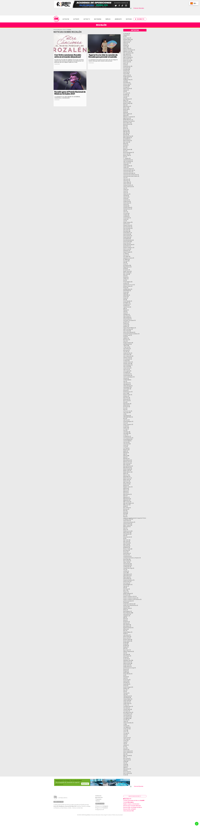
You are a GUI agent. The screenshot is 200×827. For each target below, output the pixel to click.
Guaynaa (125, 324)
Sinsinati (125, 676)
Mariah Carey (126, 470)
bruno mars (126, 154)
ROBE (124, 633)
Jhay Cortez (126, 366)
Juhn (124, 381)
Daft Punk (125, 223)
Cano (124, 177)
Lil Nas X (125, 427)
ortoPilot (125, 571)
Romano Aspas (126, 639)
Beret (124, 125)
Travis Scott (126, 737)
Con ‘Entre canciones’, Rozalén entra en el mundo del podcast (67, 56)
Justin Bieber (126, 387)
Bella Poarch (126, 118)
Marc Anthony (126, 463)
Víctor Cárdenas (127, 752)
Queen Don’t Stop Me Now (129, 605)
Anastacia (125, 70)
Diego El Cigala (127, 252)
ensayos (125, 283)
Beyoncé (125, 130)
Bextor (125, 128)
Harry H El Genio (127, 329)
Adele (124, 44)
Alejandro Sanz (127, 51)
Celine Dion (126, 194)
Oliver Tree (126, 562)
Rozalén (125, 645)
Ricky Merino (126, 626)
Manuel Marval (126, 460)
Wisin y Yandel (126, 755)
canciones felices (127, 171)
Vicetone (125, 749)
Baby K (125, 100)
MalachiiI (125, 452)
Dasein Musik (126, 237)
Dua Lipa (125, 261)
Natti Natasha (126, 534)
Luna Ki (125, 445)
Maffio (124, 451)
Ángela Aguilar (126, 76)
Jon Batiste (126, 372)
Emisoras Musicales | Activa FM (56, 18)
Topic (124, 734)
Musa (124, 516)
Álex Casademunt (127, 53)
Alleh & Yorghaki (127, 57)
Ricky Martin (126, 624)
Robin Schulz (126, 636)
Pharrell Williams (127, 584)
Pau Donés (126, 583)
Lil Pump (125, 429)
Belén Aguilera (126, 113)
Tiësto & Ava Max (127, 722)
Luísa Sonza (126, 443)
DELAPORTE (126, 246)
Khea (124, 402)
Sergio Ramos (126, 666)
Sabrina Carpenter (127, 651)
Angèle (125, 78)
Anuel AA (125, 85)
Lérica (124, 423)
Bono (124, 146)
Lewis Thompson (127, 424)
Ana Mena (125, 69)
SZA (124, 691)
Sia (124, 675)
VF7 (124, 746)
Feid (124, 299)
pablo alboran (126, 575)
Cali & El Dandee (127, 160)
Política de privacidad (117, 815)
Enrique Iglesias (127, 281)
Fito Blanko (126, 302)
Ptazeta (125, 602)
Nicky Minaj (126, 546)
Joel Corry (125, 369)
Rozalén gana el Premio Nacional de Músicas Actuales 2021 (70, 93)
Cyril (124, 220)
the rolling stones (127, 712)
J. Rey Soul (126, 347)
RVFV (124, 648)
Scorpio (125, 657)
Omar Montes (126, 565)
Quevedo (125, 606)
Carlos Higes (126, 182)
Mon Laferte (126, 507)
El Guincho (125, 270)
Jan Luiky (125, 351)
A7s (124, 36)
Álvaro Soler (126, 61)
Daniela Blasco (126, 232)
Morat (124, 513)
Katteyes (125, 396)
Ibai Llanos (125, 339)
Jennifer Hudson (127, 362)
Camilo (124, 167)
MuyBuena (62, 806)
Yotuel (124, 764)
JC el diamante (126, 359)
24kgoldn (125, 35)
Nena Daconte (126, 537)
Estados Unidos (127, 286)
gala (124, 308)
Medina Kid (126, 484)
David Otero (126, 243)
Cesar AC (125, 197)
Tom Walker (126, 727)
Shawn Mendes (127, 673)
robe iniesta (126, 635)
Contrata (128, 802)
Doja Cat (125, 255)
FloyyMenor (126, 304)
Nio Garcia (125, 550)
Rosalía (125, 642)
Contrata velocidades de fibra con (133, 800)
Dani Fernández (127, 228)
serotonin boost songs (128, 667)
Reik (124, 617)
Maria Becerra (126, 467)
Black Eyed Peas (127, 136)
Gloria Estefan (126, 319)
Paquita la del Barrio (128, 580)
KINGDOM (125, 405)
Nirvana (125, 552)
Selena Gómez (126, 661)
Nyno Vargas (126, 560)
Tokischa (125, 725)
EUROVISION (126, 290)
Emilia (124, 275)
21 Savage (125, 33)
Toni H (124, 730)
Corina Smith (126, 217)
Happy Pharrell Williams (128, 327)
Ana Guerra (126, 67)
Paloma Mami (126, 578)
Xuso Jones (126, 758)
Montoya (125, 509)
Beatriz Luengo (127, 103)
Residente (125, 621)
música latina (126, 520)
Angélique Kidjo (127, 79)
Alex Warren (126, 54)
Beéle (124, 112)
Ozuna (124, 572)
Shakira (125, 672)
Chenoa (125, 204)
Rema (124, 620)
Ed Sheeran (126, 265)
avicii (124, 97)
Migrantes (125, 497)
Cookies (109, 815)
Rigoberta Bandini (127, 627)
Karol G (125, 393)
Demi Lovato (126, 249)
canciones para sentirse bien (130, 174)
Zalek (124, 767)
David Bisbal (126, 238)
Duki (124, 262)
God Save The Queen (128, 320)
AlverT (124, 63)
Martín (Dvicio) (126, 478)
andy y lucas (126, 75)
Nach (124, 528)
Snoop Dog (126, 679)
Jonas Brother (126, 374)
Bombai (125, 145)
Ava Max (125, 94)
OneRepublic (126, 566)
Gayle (124, 313)
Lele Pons (125, 420)
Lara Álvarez (126, 415)
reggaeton (126, 615)
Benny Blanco (126, 122)
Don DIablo (126, 256)
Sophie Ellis (126, 684)
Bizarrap (125, 134)
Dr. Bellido (125, 259)
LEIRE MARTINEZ (127, 417)
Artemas (125, 90)
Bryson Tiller (126, 155)
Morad (124, 512)
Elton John (125, 274)
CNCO (124, 212)
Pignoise (125, 586)
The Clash (125, 708)
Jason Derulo (126, 354)
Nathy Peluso (126, 532)
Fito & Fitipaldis (126, 301)
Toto (124, 736)
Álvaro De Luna (127, 60)
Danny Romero (126, 235)
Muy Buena (97, 19)
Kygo (124, 409)
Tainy (124, 694)
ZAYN (124, 770)
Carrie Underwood (127, 186)
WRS (124, 757)
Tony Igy (125, 733)
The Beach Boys (127, 706)
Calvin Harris (126, 162)
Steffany (125, 688)
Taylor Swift (126, 700)
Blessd (124, 143)
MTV (124, 515)
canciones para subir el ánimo (130, 176)
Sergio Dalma (126, 664)
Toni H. (125, 731)
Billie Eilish (125, 131)
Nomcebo (125, 554)
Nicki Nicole (126, 543)
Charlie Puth (126, 201)
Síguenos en (102, 806)
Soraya (125, 685)
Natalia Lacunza (127, 531)
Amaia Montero (127, 66)
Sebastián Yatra (127, 660)
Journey (125, 378)
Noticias (129, 19)
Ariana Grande (126, 88)
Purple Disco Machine (128, 604)
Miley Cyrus (126, 504)
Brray (124, 151)
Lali (124, 414)
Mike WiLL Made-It (127, 503)
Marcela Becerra (127, 466)
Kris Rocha (125, 406)
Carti (124, 188)
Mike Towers (126, 501)
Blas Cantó (125, 142)
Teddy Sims (126, 702)
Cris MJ (125, 219)
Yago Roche (126, 760)
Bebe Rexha (126, 106)
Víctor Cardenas (127, 751)
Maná (124, 457)
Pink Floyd (125, 589)
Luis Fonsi (125, 442)
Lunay (124, 446)
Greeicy (125, 323)
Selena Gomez (126, 663)
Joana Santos (126, 368)
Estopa (125, 287)
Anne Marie (126, 82)
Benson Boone (126, 124)
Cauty (124, 191)
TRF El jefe (126, 739)
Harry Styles (126, 330)
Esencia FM (68, 806)
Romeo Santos (126, 641)
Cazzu (124, 192)
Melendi (125, 488)
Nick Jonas (126, 541)
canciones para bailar (128, 173)
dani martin (126, 229)
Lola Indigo (126, 433)
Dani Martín (126, 231)
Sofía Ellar (125, 682)
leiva (124, 418)
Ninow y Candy (127, 549)
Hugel (124, 336)
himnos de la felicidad (128, 332)
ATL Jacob (125, 93)
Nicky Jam (125, 544)
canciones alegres (127, 168)
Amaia (124, 64)
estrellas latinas (127, 289)
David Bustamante (127, 240)
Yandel (125, 761)
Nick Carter (126, 540)
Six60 (124, 678)
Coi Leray (125, 213)
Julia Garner (126, 382)
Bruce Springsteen (127, 152)
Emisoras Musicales (58, 29)
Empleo (108, 19)
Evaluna (125, 292)
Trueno (125, 740)
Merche (125, 492)
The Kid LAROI (126, 709)
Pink (124, 587)
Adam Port (125, 42)
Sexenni (125, 669)
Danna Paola (126, 234)
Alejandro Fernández (128, 50)
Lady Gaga (126, 412)
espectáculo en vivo (128, 284)
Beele (124, 110)
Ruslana (125, 647)
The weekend (126, 716)
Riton (124, 630)
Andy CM (125, 73)
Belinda (125, 115)
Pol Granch (126, 595)
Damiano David (127, 225)
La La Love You (127, 411)
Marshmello (126, 476)
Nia (124, 538)
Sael (124, 653)
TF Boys (125, 705)
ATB (124, 91)
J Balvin (125, 345)
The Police (126, 711)
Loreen (125, 434)
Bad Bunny (126, 102)
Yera (124, 763)
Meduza (125, 485)
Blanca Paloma (126, 140)
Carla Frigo (126, 180)
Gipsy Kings (126, 316)
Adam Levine (126, 41)
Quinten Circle (126, 608)
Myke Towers (126, 525)
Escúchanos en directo (135, 796)
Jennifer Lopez (127, 363)
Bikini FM (73, 806)
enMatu (125, 278)
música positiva (127, 523)
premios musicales (127, 601)
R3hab (124, 609)
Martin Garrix (126, 479)
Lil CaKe (125, 426)
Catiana (125, 189)
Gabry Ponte (126, 307)
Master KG (125, 481)
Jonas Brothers (127, 375)
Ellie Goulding (126, 272)
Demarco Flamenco (128, 247)
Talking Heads (126, 696)
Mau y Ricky (126, 482)
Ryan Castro (126, 650)
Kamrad (125, 390)
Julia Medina (126, 384)
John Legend (126, 371)
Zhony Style (126, 771)
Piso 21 (125, 590)
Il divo (124, 341)
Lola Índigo (126, 432)
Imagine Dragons (127, 342)
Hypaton (125, 338)
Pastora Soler (126, 581)
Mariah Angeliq (126, 469)
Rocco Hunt (126, 638)
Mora (124, 510)
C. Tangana (126, 158)
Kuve (124, 408)
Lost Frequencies (127, 437)
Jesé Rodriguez (127, 365)
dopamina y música (127, 258)
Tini (124, 724)
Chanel (125, 198)
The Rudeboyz (127, 714)
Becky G (125, 107)
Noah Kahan (126, 553)
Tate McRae (126, 697)
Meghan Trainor (127, 487)
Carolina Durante (127, 185)
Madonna (125, 449)
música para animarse (128, 522)
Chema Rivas (126, 203)
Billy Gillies (125, 133)
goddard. (125, 322)
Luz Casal (125, 448)
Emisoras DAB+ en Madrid (129, 809)
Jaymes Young (126, 357)
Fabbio (125, 293)
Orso (124, 569)
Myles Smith (126, 526)
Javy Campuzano (127, 356)
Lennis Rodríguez (127, 421)
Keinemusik (126, 399)
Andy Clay (125, 72)
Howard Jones (126, 335)
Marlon (125, 473)
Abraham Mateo (127, 39)
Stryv (124, 690)
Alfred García (126, 55)
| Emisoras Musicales (92, 815)
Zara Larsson (126, 769)
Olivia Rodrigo (126, 563)
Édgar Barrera (126, 267)
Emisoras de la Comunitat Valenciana (132, 805)
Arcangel (125, 87)
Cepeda (125, 195)
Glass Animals (126, 317)
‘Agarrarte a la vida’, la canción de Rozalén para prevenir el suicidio (103, 56)
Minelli (124, 506)
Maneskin (125, 458)
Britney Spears (126, 149)
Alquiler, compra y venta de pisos (131, 804)
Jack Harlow (126, 348)
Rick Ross (125, 623)
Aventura (125, 96)
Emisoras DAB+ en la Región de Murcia (132, 807)
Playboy (125, 592)
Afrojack (125, 45)
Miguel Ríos (126, 500)
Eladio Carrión (126, 271)
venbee (125, 745)
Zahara (125, 766)
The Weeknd (126, 718)
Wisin (124, 754)
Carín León (125, 179)
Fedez (124, 298)
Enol (124, 280)
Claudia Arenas (126, 209)
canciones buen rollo (128, 170)
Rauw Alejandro (127, 612)
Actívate (76, 19)
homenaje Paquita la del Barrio (130, 333)
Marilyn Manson (127, 472)
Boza (124, 148)
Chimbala (125, 206)
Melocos (125, 489)
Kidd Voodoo (126, 403)
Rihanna (125, 629)
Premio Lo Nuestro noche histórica (131, 599)
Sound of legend (127, 687)
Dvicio (124, 264)
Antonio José (126, 84)
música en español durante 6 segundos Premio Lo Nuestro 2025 (134, 518)
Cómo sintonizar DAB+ (128, 810)
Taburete (125, 693)
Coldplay (125, 215)
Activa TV (87, 19)
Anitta (124, 81)
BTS (124, 157)
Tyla (124, 743)
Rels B (124, 618)
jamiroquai (125, 350)
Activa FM (65, 19)
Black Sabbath (126, 137)
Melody (125, 491)
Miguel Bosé (126, 498)
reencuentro (126, 614)
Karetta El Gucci (127, 391)
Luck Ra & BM (126, 440)
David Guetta (126, 241)
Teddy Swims (126, 703)
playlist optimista (127, 593)
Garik (124, 311)
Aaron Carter (126, 38)
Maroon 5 (125, 475)
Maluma (125, 455)
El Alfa (124, 268)
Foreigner (125, 305)
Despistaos (126, 250)
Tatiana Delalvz (127, 699)
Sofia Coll (125, 681)
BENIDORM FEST (127, 119)
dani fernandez (127, 226)
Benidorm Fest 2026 (128, 121)
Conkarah (125, 216)
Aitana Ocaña (126, 48)
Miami (124, 495)
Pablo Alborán (126, 574)
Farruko (125, 296)
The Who (125, 719)
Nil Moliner (125, 547)
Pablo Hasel (126, 577)
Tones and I (126, 728)
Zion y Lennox (126, 773)
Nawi (124, 535)
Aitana (124, 47)
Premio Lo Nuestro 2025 (129, 596)
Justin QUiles (126, 388)
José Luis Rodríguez (128, 377)
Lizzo (124, 430)
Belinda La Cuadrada (128, 116)
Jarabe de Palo (127, 353)
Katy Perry (125, 397)
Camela (125, 164)
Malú (124, 454)
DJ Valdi (125, 253)
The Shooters (126, 715)
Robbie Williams (127, 632)
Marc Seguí (126, 464)
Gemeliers (125, 314)
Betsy (124, 127)
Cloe (124, 210)
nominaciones (126, 556)
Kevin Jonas (126, 400)
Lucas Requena (127, 439)
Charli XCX (125, 200)
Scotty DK (125, 659)
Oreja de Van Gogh (128, 568)
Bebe (124, 105)
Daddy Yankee (126, 222)
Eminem (125, 277)
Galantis (125, 310)
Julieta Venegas (127, 385)
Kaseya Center (127, 394)
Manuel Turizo (126, 461)
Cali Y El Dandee (127, 161)
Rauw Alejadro (126, 611)
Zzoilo (124, 774)
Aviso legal (103, 815)
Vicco (124, 748)
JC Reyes (125, 360)
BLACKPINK (126, 139)
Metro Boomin (126, 494)
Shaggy (125, 670)
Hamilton (125, 326)
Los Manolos (126, 436)
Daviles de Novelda (128, 244)
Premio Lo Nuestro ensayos (130, 598)
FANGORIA (125, 295)
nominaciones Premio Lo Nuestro (131, 557)
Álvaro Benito (126, 58)
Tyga (124, 742)
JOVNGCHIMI (126, 379)
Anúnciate (118, 19)
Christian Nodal (127, 207)
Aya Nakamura (126, 99)
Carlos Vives (126, 183)
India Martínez (126, 344)
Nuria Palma (126, 559)
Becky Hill (125, 109)
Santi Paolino (126, 656)
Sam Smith (125, 654)
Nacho (124, 529)
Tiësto (124, 721)
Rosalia (125, 644)
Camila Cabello (126, 165)
